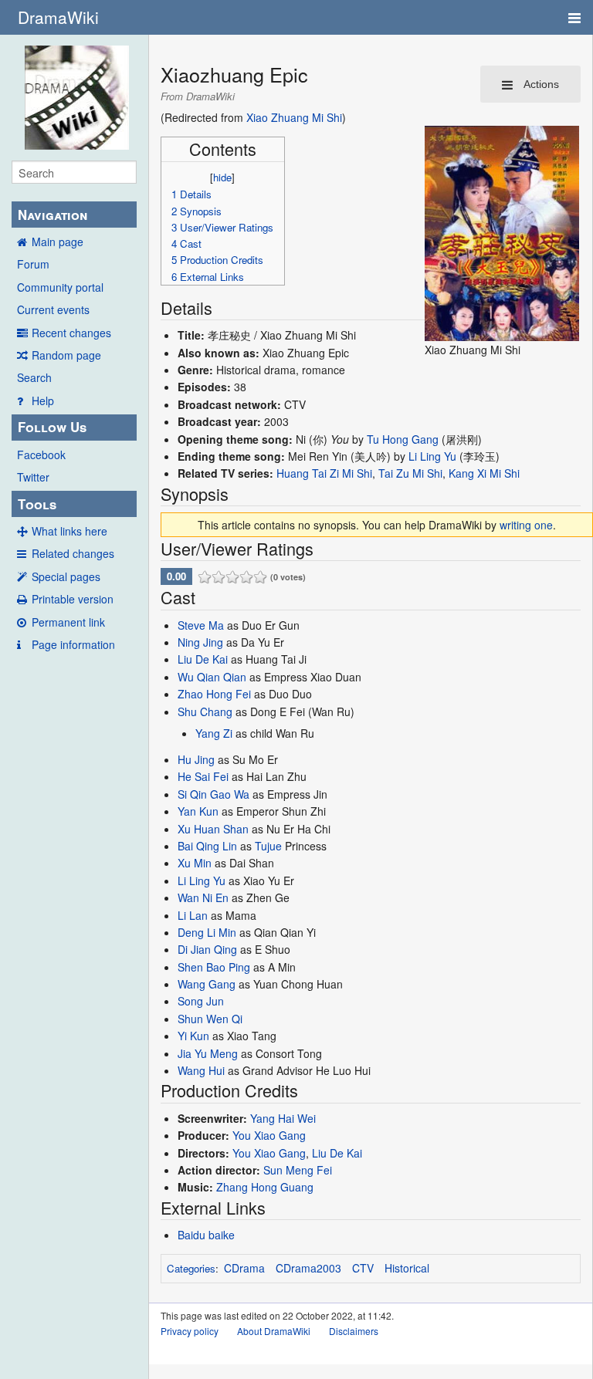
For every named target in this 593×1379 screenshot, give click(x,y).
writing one (526, 524)
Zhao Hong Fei (214, 693)
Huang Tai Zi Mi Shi (324, 473)
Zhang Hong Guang (264, 1187)
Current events (53, 309)
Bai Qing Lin (207, 845)
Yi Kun (193, 1035)
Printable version (73, 599)
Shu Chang (205, 711)
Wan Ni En (203, 897)
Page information (73, 644)
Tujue (268, 845)
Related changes (73, 553)
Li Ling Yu (432, 456)
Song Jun (201, 1001)
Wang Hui (201, 1070)
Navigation (52, 214)
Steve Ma (201, 625)
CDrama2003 (308, 1268)
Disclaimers (353, 1330)
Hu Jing (196, 759)
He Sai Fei (203, 776)
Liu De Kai (203, 659)
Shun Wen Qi (210, 1018)
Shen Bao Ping (214, 967)
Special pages (66, 576)
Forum (33, 264)
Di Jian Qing (207, 949)
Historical (407, 1268)
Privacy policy (190, 1330)
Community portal (60, 287)
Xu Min (195, 862)
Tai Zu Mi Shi (410, 473)
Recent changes (71, 332)
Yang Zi (213, 733)
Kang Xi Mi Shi (484, 473)
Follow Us (52, 426)
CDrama (244, 1268)
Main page (57, 241)
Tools (37, 504)
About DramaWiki (273, 1330)
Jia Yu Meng (208, 1053)
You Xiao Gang (269, 1135)
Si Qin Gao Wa (213, 794)
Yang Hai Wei (283, 1118)
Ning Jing (200, 642)
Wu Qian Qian (212, 676)
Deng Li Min (207, 932)
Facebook (41, 454)
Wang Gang (207, 984)
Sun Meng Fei (297, 1170)
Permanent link (68, 622)
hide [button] (222, 177)
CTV (363, 1268)
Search (34, 377)
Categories (191, 1268)
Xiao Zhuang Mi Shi (294, 117)
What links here (69, 531)
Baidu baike (206, 1234)
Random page (66, 355)
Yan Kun (198, 811)
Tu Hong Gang (403, 439)
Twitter (33, 477)
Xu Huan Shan (213, 829)
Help (43, 400)
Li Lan (193, 915)
